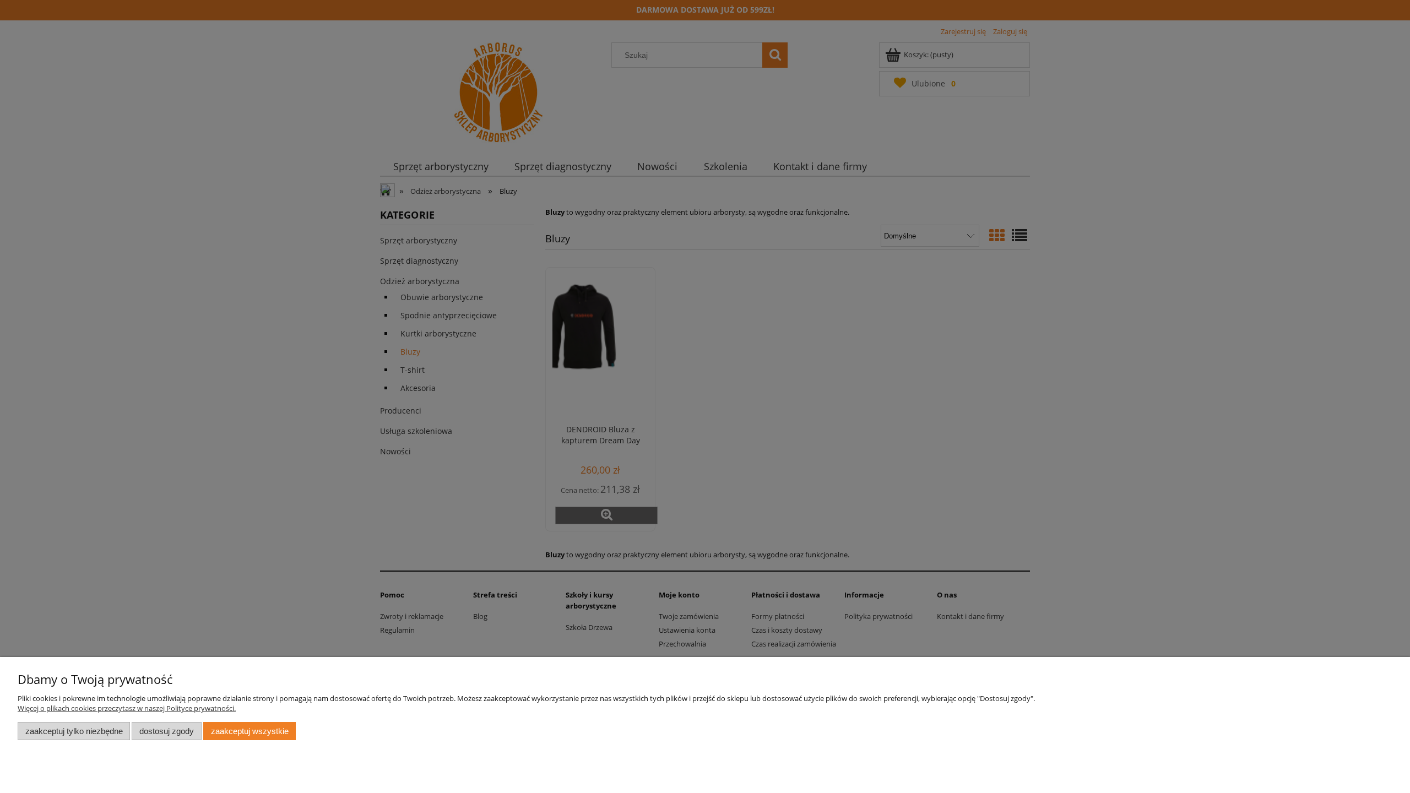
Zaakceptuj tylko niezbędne (74, 731)
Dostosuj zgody (166, 731)
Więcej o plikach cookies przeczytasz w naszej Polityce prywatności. (127, 708)
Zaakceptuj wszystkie (250, 731)
